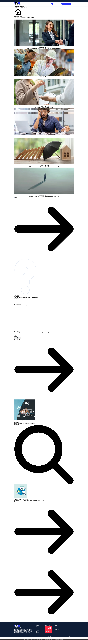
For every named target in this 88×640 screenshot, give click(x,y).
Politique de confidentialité (55, 636)
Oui (15, 298)
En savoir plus (61, 639)
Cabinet (25, 3)
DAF (32, 3)
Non (17, 298)
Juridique (37, 630)
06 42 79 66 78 (56, 3)
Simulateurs (40, 3)
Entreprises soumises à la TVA (19, 18)
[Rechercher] (26, 7)
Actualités (46, 3)
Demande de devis (66, 3)
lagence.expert (71, 636)
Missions (29, 3)
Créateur (35, 3)
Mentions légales (47, 636)
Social (37, 627)
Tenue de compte (39, 626)
